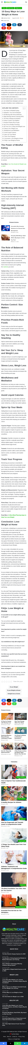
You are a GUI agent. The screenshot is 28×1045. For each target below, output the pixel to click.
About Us (9, 1036)
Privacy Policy (21, 1036)
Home (4, 1036)
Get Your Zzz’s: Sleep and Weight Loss (14, 126)
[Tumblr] (19, 24)
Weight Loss (18, 8)
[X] (9, 24)
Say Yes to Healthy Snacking (11, 124)
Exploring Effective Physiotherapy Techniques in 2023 (6, 737)
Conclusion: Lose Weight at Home (13, 138)
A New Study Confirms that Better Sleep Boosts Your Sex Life (20, 752)
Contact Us (14, 1036)
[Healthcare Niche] (10, 2)
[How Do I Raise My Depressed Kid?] (7, 746)
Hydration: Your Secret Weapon (12, 112)
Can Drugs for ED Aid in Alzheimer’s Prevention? (20, 737)
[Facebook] (3, 24)
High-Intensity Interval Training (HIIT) (14, 116)
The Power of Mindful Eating (11, 110)
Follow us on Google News (14, 1039)
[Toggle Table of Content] (23, 108)
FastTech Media (15, 1034)
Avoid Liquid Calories (10, 132)
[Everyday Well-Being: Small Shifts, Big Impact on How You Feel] (5, 237)
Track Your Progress (9, 136)
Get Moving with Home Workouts (12, 114)
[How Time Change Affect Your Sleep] (21, 716)
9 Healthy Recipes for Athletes (11, 802)
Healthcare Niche (6, 18)
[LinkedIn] (14, 24)
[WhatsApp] (14, 703)
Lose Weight (14, 687)
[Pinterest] (3, 28)
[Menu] (2, 2)
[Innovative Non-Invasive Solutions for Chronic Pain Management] (5, 228)
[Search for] (26, 2)
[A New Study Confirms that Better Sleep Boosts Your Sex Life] (21, 746)
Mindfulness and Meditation (11, 130)
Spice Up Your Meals (10, 134)
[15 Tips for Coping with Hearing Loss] (7, 716)
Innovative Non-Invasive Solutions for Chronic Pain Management (18, 228)
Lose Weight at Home (14, 690)
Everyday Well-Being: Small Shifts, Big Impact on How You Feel (18, 237)
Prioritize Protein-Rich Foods (11, 122)
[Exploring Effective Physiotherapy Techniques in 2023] (7, 730)
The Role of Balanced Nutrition (12, 118)
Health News (11, 8)
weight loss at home (14, 693)
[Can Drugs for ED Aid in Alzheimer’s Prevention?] (21, 730)
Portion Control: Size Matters (11, 120)
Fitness (4, 8)
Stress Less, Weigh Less (11, 128)
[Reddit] (9, 28)
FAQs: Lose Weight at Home (12, 140)
